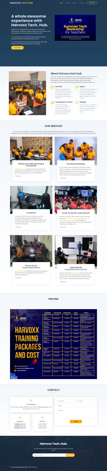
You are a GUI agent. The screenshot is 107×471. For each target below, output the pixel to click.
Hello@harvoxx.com (20, 424)
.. (91, 82)
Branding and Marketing (76, 164)
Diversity (58, 86)
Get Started (92, 2)
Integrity (83, 102)
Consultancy (31, 213)
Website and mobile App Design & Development (31, 165)
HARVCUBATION (76, 268)
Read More (18, 176)
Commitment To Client (63, 102)
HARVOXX (21, 3)
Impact (82, 86)
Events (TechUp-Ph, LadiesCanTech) (76, 213)
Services (74, 3)
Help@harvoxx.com (20, 426)
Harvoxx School (31, 266)
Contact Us (82, 3)
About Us (67, 3)
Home (61, 3)
